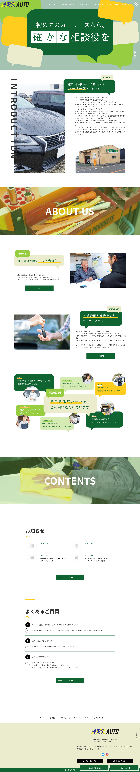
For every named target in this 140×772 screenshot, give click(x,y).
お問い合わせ (65, 718)
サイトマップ (99, 718)
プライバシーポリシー (82, 718)
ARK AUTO (71, 770)
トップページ (54, 4)
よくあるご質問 (112, 4)
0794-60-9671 (90, 761)
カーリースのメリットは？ (95, 4)
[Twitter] (103, 755)
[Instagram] (107, 755)
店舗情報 (53, 718)
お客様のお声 (125, 4)
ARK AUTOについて (76, 4)
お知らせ (63, 4)
